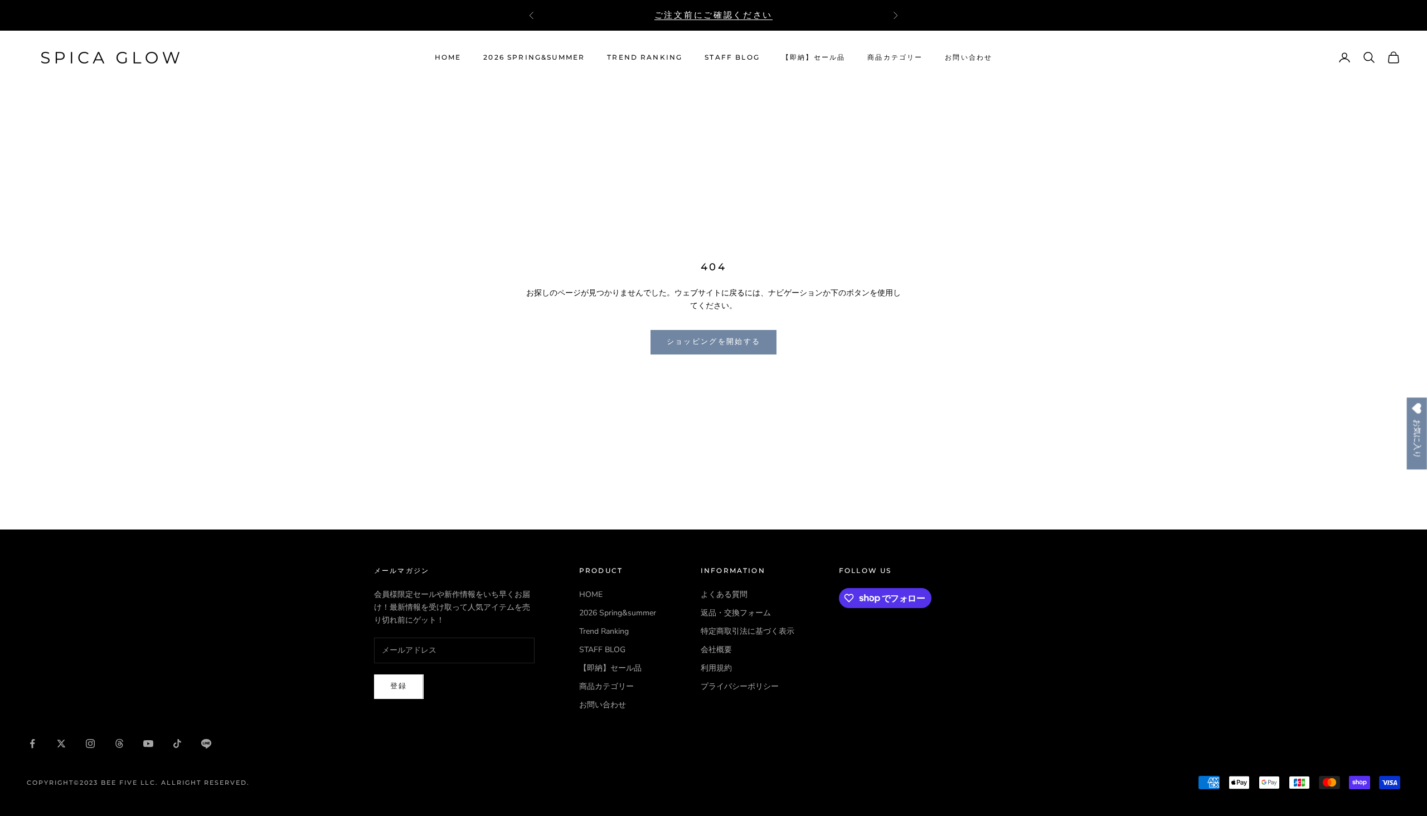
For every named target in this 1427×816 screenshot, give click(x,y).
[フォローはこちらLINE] (206, 743)
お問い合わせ (968, 57)
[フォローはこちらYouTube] (148, 743)
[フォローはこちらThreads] (119, 743)
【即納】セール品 (813, 57)
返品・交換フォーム (736, 613)
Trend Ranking (644, 57)
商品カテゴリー (895, 57)
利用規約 (716, 668)
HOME (448, 57)
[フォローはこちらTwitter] (61, 743)
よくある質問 (724, 594)
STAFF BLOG (732, 57)
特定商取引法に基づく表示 (747, 631)
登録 (398, 686)
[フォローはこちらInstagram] (90, 743)
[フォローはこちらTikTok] (177, 743)
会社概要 (716, 649)
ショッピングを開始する (714, 342)
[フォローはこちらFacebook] (32, 743)
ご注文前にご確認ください (713, 14)
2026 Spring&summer (534, 57)
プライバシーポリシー (740, 686)
